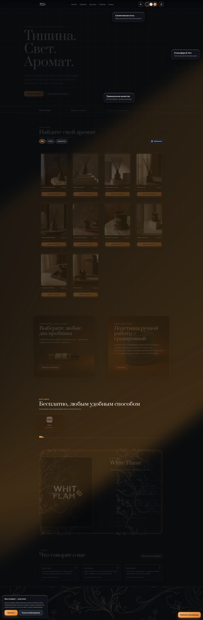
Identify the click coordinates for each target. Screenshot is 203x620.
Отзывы (110, 4)
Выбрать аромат (34, 93)
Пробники (83, 4)
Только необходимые (31, 613)
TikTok (133, 609)
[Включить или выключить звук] (140, 4)
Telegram (134, 600)
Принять (11, 613)
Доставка (92, 4)
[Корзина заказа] (161, 4)
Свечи (50, 141)
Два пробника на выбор (58, 93)
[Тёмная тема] (147, 4)
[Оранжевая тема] (155, 4)
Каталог (74, 4)
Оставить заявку (100, 609)
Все (42, 141)
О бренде (102, 4)
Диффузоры (62, 141)
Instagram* (135, 605)
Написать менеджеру (189, 615)
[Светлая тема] (151, 4)
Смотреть (121, 367)
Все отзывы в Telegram (151, 555)
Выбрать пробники (50, 367)
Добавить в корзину (53, 193)
